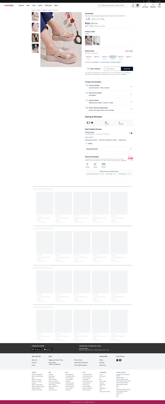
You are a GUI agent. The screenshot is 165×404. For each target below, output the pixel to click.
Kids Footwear (69, 377)
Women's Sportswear (37, 384)
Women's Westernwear (37, 376)
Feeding (68, 381)
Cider (100, 390)
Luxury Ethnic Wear (87, 374)
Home (33, 10)
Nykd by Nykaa (120, 377)
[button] (135, 5)
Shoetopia (89, 13)
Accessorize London (104, 391)
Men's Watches (52, 384)
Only (100, 386)
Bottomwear (52, 376)
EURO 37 (96, 56)
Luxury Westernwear (87, 376)
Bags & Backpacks (53, 386)
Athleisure (51, 388)
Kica (117, 387)
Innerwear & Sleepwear (55, 383)
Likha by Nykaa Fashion (122, 382)
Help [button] (159, 1)
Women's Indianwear (37, 374)
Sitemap (101, 362)
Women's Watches (36, 388)
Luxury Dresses (86, 390)
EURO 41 (128, 56)
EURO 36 (88, 56)
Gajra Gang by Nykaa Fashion (123, 381)
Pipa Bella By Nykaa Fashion (123, 389)
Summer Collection (87, 388)
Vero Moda (102, 376)
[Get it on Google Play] (36, 349)
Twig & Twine (119, 393)
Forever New (102, 381)
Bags (33, 377)
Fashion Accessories (37, 390)
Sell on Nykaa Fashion (80, 365)
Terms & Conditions (54, 364)
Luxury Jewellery (86, 386)
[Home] (8, 5)
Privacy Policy (78, 360)
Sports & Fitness (53, 390)
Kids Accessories (70, 386)
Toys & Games (69, 388)
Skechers (101, 383)
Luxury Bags (85, 379)
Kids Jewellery (69, 379)
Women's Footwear (37, 379)
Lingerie (34, 383)
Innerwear (68, 390)
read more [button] (123, 160)
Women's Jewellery (37, 381)
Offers (101, 360)
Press (33, 365)
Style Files (102, 365)
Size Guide (129, 51)
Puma (100, 374)
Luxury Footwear (86, 377)
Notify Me (127, 69)
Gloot (117, 394)
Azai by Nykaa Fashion (122, 391)
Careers (34, 362)
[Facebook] (120, 360)
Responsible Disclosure (81, 362)
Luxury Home (85, 384)
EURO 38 (104, 56)
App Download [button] (148, 1)
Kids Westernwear (70, 376)
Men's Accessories (53, 381)
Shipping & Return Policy (56, 360)
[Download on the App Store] (48, 349)
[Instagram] (117, 360)
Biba (100, 379)
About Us (34, 360)
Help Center (52, 362)
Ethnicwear (51, 377)
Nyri (117, 396)
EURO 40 (120, 56)
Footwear (44, 10)
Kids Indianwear (70, 374)
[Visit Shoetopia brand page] (130, 158)
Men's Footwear (53, 379)
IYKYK (117, 386)
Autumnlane (102, 388)
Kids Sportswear (70, 383)
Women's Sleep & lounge (38, 386)
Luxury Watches (86, 383)
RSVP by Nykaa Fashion (122, 379)
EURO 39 (112, 56)
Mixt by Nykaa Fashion (122, 384)
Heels (50, 10)
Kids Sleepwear (70, 384)
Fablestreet (102, 384)
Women (38, 10)
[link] (88, 40)
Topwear (51, 374)
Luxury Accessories (87, 381)
